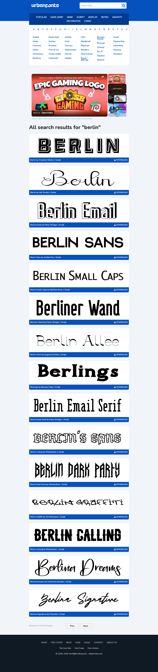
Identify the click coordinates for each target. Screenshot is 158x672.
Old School (87, 53)
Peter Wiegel (51, 225)
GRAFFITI (117, 17)
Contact (98, 642)
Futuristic (53, 58)
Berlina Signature (38, 614)
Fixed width (55, 53)
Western (117, 53)
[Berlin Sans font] (79, 243)
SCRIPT (81, 17)
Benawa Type (47, 387)
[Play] (109, 82)
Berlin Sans (35, 257)
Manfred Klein (56, 290)
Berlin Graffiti (36, 517)
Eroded (52, 45)
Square (101, 55)
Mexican (85, 45)
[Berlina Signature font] (79, 600)
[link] (35, 77)
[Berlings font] (79, 373)
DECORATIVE (73, 21)
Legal (87, 642)
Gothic (68, 37)
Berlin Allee (35, 354)
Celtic (36, 49)
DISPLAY (93, 17)
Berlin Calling (36, 549)
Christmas (38, 53)
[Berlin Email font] (79, 210)
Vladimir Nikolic (46, 160)
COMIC (87, 21)
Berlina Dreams (37, 581)
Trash (116, 37)
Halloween (70, 49)
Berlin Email (35, 225)
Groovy (68, 45)
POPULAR (41, 17)
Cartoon (37, 45)
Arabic (36, 37)
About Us (112, 642)
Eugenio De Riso (51, 354)
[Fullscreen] (124, 82)
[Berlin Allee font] (79, 340)
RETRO (105, 17)
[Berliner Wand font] (79, 308)
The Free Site (65, 648)
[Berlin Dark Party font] (79, 470)
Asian (35, 41)
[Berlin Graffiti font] (79, 502)
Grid (67, 41)
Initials (68, 58)
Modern (85, 49)
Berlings (34, 387)
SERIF (70, 17)
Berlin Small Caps (38, 290)
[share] (102, 77)
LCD (83, 37)
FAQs (77, 642)
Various (117, 49)
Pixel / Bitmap (84, 59)
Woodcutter (51, 452)
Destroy (37, 58)
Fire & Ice (54, 49)
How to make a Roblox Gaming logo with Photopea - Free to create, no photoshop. (69, 77)
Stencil (100, 59)
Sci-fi (99, 51)
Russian (101, 43)
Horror (68, 53)
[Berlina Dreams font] (79, 567)
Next (85, 626)
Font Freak (79, 648)
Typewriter (119, 41)
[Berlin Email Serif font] (79, 405)
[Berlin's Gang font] (79, 437)
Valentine (118, 45)
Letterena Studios (56, 581)
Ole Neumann (52, 517)
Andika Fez (49, 257)
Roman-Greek (101, 38)
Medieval (85, 41)
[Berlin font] (79, 146)
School (100, 47)
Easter (52, 41)
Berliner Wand (37, 322)
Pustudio (53, 614)
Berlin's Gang (36, 452)
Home (44, 642)
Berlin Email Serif (38, 419)
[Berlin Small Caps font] (79, 275)
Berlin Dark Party (38, 484)
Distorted (54, 37)
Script (58, 160)
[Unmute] (112, 82)
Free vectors (93, 648)
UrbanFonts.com (95, 653)
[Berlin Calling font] (79, 535)
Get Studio (44, 192)
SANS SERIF (56, 17)
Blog (68, 642)
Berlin (33, 160)
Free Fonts (57, 642)
